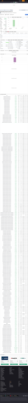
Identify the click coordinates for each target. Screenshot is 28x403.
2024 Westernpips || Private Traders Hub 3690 (7, 334)
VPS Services (20, 369)
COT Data (2, 375)
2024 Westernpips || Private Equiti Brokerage (7, 335)
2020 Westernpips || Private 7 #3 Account (7, 268)
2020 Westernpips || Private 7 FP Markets (7, 284)
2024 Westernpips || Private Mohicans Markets (6, 341)
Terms (1, 393)
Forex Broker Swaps (3, 383)
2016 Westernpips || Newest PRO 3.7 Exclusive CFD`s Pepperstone (7, 212)
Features (10, 382)
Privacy (3, 393)
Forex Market (2, 371)
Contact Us (20, 383)
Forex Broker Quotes (3, 382)
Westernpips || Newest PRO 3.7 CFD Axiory (7, 205)
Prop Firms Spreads (3, 389)
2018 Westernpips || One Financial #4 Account (6, 257)
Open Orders (10, 50)
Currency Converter (3, 379)
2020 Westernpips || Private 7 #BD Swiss (7, 273)
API (9, 383)
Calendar (6, 31)
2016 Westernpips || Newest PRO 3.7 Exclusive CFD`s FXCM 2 (7, 229)
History (14, 50)
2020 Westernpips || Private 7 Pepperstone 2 (7, 274)
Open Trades (6, 50)
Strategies (10, 370)
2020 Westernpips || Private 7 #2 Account (7, 267)
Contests (10, 371)
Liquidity (1, 376)
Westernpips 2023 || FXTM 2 (7, 312)
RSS (9, 384)
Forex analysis (2, 374)
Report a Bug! (20, 384)
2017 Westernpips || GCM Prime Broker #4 (7, 234)
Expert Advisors (20, 375)
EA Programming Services (21, 371)
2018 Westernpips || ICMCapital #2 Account (7, 262)
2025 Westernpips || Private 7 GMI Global (7, 347)
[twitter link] (25, 395)
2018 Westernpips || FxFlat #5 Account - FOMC (6, 246)
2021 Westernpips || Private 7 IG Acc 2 (7, 296)
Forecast (15, 31)
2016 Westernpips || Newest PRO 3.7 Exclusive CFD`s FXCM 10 (7, 218)
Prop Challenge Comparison (3, 388)
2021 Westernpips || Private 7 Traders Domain (7, 289)
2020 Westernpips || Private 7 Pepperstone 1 (7, 272)
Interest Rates (2, 369)
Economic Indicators (3, 378)
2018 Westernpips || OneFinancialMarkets (7, 251)
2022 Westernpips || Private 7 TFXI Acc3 (7, 301)
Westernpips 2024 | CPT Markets (7, 324)
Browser (12, 31)
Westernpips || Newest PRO (7, 100)
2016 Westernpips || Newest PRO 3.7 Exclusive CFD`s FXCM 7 (7, 222)
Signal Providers (20, 370)
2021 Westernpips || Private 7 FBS (7, 290)
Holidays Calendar (2, 370)
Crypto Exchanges (20, 376)
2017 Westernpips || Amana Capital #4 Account (6, 239)
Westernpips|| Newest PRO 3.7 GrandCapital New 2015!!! (7, 150)
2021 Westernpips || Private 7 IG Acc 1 (7, 295)
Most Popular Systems (11, 369)
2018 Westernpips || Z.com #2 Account (7, 250)
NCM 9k (7, 323)
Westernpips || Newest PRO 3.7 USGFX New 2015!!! (7, 133)
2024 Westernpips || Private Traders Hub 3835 (7, 329)
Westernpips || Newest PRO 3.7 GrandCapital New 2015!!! (6, 149)
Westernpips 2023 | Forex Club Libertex (7, 317)
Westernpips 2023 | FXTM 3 (7, 313)
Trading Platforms (20, 374)
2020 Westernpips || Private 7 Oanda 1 (7, 278)
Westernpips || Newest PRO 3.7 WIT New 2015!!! (7, 161)
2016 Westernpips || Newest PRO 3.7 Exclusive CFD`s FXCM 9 (7, 217)
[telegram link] (26, 395)
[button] (11, 10)
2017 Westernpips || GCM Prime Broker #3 (7, 233)
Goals (10, 31)
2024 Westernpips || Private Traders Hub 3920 (7, 330)
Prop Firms (2, 387)
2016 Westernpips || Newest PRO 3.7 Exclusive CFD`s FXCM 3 (7, 227)
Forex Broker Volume (3, 384)
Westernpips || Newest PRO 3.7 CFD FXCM (7, 199)
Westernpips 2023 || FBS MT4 (7, 319)
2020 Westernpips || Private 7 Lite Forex (7, 285)
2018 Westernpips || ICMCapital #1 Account (7, 263)
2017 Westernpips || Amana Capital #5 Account (6, 240)
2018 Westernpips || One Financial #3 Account (6, 256)
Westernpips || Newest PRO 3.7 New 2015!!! (7, 117)
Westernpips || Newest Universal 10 (7, 96)
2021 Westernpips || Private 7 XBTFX (6, 291)
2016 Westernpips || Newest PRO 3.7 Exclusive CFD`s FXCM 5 (7, 223)
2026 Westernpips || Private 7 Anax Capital (7, 352)
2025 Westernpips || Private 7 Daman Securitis (6, 345)
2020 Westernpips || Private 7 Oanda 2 (7, 279)
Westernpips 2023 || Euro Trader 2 (7, 318)
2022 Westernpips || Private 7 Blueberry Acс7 (7, 302)
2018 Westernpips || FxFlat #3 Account (7, 244)
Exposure (17, 50)
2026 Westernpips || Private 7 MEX (7, 351)
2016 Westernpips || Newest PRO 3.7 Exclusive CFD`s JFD (7, 216)
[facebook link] (23, 395)
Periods (4, 31)
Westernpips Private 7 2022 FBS (7, 306)
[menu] (26, 0)
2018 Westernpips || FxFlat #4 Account (7, 245)
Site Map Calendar (9, 393)
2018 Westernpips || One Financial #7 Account (6, 261)
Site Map (5, 393)
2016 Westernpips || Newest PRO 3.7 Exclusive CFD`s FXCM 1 (7, 228)
